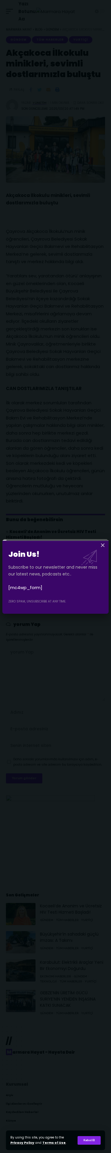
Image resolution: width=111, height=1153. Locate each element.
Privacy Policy (22, 1143)
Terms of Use (54, 1143)
